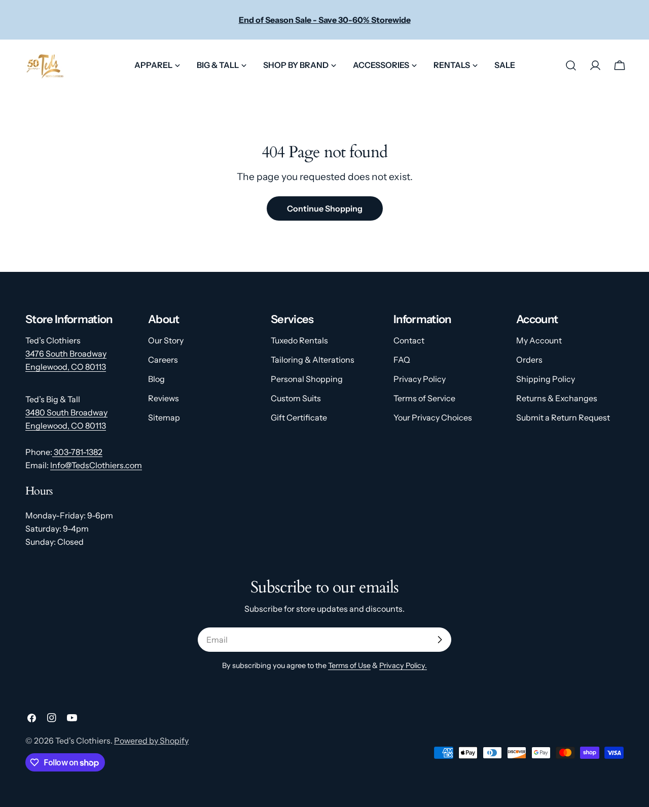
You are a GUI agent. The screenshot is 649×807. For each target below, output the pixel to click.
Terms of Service (424, 398)
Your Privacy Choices (432, 417)
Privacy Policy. (403, 665)
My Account (539, 340)
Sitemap (164, 417)
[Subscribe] (439, 639)
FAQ (401, 360)
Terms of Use (349, 665)
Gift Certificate (299, 417)
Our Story (166, 340)
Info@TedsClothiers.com (96, 465)
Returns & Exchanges (556, 398)
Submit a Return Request (563, 417)
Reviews (163, 398)
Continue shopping (325, 208)
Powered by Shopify (151, 740)
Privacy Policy (419, 379)
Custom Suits (296, 398)
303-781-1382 (77, 452)
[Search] (571, 65)
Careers (163, 360)
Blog (156, 379)
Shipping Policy (545, 379)
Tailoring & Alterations (312, 360)
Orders (529, 360)
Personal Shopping (307, 379)
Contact (408, 340)
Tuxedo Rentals (299, 340)
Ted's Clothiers (83, 740)
